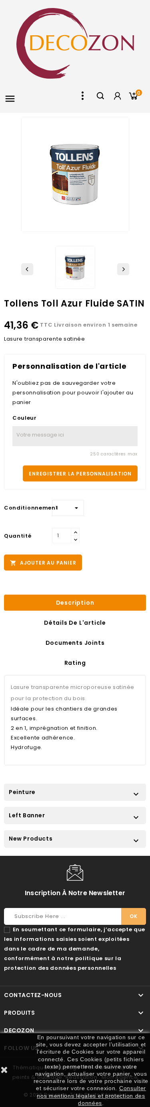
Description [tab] (75, 603)
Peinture (22, 792)
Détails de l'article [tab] (75, 623)
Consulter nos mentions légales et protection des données (91, 1095)
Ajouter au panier (43, 563)
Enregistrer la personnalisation (80, 473)
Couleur (24, 418)
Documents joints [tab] (75, 643)
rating (75, 663)
